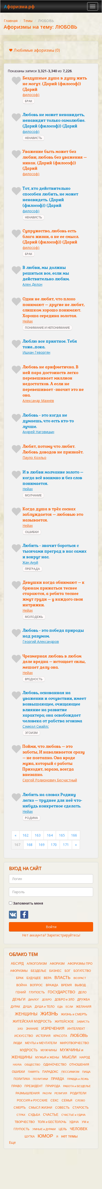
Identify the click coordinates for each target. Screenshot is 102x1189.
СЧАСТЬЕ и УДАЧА (73, 1114)
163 (38, 835)
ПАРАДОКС (50, 1071)
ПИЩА (86, 1071)
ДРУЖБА (83, 999)
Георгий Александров (41, 641)
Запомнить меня (27, 903)
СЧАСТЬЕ (50, 1115)
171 (66, 844)
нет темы (69, 1136)
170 (54, 844)
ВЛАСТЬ (62, 978)
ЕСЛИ (69, 1006)
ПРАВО (16, 1086)
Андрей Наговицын (38, 431)
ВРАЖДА (52, 985)
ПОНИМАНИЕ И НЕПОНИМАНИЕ (47, 328)
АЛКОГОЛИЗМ (37, 963)
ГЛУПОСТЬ (37, 992)
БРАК (28, 101)
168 (29, 844)
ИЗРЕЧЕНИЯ (52, 1028)
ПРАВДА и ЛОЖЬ (78, 1078)
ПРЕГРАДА (32, 569)
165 (62, 835)
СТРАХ (21, 1114)
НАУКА (17, 1064)
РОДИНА (31, 818)
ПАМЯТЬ (33, 1071)
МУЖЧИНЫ (49, 1050)
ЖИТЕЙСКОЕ (64, 1021)
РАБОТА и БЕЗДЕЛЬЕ (77, 1086)
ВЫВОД (80, 985)
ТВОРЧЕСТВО (25, 1122)
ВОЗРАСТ (80, 978)
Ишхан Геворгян (36, 352)
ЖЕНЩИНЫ (26, 1014)
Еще (12, 1142)
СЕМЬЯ (67, 1100)
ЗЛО (20, 1028)
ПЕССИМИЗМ (70, 1071)
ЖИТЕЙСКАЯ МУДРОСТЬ (32, 1021)
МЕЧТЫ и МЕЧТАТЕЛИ (41, 1043)
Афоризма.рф (19, 6)
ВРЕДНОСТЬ (34, 679)
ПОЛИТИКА (22, 1079)
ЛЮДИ (17, 1043)
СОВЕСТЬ (62, 1107)
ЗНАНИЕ (32, 1028)
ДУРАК (15, 1006)
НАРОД (84, 1057)
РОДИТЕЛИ (78, 1093)
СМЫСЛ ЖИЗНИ (40, 1107)
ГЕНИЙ (21, 992)
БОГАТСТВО (82, 971)
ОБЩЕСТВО (32, 1064)
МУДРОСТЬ (29, 1050)
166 (74, 835)
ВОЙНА (21, 985)
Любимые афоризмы (37, 50)
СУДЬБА (34, 1115)
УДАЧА (74, 1122)
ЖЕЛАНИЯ (83, 1006)
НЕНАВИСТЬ (33, 138)
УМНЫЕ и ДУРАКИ (44, 1129)
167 (17, 844)
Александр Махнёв (38, 400)
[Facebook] (24, 915)
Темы (27, 20)
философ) (31, 94)
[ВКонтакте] (13, 915)
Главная (11, 20)
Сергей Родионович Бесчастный (50, 780)
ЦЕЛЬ (63, 1129)
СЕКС (55, 1100)
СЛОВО (80, 1100)
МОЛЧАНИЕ (33, 495)
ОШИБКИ (32, 532)
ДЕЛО (82, 992)
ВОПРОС (36, 985)
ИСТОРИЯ (43, 1036)
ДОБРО (47, 999)
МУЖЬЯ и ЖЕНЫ (47, 1057)
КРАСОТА (60, 1036)
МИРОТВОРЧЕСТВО (74, 1043)
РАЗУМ (47, 1093)
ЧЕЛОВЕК (78, 1129)
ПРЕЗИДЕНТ (34, 1086)
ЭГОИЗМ (31, 733)
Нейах (28, 321)
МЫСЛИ (69, 1057)
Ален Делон (32, 284)
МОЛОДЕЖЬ (34, 617)
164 (50, 835)
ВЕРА (47, 978)
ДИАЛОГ (33, 999)
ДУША (27, 1006)
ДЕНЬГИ (18, 999)
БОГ (68, 971)
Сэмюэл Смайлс (36, 726)
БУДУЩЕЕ (33, 978)
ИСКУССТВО (23, 1036)
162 (25, 835)
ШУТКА (30, 1136)
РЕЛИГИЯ (60, 1093)
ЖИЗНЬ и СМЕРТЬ (74, 1014)
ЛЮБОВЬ (79, 1035)
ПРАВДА (57, 1079)
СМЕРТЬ (20, 1107)
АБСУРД (17, 963)
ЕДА (60, 1006)
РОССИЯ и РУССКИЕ (32, 1100)
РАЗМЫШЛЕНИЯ (28, 1093)
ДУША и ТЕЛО (44, 1006)
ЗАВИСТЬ (83, 1021)
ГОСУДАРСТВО (61, 992)
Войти (51, 926)
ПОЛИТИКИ (40, 1078)
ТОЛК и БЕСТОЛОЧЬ (52, 1122)
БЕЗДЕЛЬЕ (38, 971)
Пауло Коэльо (34, 457)
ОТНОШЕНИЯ (79, 1064)
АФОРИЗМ (57, 963)
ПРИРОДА (53, 1086)
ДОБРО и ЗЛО (64, 999)
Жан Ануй (30, 562)
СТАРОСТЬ (81, 1107)
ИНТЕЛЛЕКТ (76, 1028)
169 (42, 844)
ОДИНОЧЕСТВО (54, 1064)
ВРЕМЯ (66, 985)
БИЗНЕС (55, 971)
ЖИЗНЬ (49, 1013)
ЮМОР (45, 1136)
